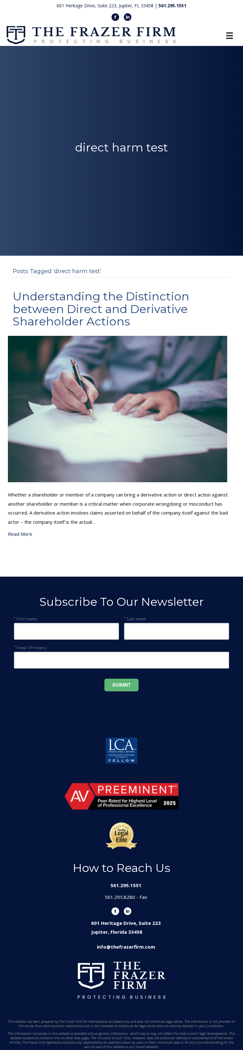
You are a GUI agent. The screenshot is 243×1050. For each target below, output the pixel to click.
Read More (20, 534)
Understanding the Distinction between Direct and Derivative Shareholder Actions (101, 308)
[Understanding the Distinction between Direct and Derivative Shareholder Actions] (117, 408)
